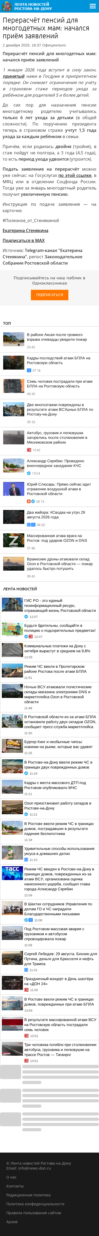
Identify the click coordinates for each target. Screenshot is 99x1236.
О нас (11, 1177)
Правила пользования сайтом (33, 1212)
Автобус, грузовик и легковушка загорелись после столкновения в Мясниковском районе (57, 437)
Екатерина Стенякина (25, 230)
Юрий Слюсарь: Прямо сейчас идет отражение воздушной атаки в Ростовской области (59, 489)
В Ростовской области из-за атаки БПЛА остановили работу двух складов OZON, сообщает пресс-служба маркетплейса (60, 722)
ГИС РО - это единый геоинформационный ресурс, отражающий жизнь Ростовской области (60, 605)
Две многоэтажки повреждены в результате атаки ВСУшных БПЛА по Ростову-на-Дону (60, 409)
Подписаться (49, 295)
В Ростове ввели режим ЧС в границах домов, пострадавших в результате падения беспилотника (59, 829)
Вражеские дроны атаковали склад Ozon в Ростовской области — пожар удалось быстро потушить (60, 564)
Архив (11, 1221)
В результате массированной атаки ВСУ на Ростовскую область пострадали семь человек (60, 1025)
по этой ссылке (74, 175)
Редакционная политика (28, 1194)
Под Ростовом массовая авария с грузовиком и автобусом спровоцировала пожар (54, 934)
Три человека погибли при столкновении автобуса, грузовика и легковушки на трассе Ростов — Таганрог (60, 1050)
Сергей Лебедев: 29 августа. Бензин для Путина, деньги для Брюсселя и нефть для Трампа (60, 959)
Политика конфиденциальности (35, 1203)
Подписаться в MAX (24, 240)
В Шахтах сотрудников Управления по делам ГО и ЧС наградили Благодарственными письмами (58, 909)
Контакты (15, 1186)
